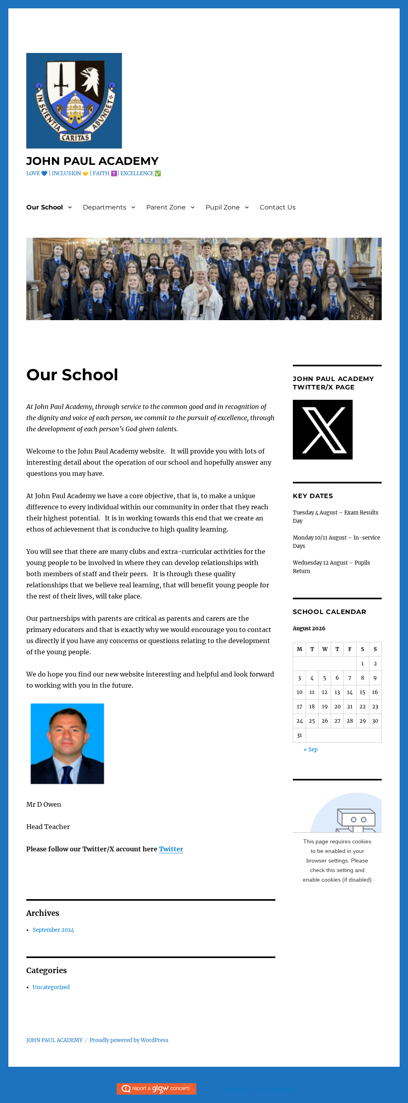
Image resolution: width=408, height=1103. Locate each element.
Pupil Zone (223, 207)
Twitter (171, 849)
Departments (104, 207)
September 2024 (53, 930)
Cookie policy (237, 1089)
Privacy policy (274, 1089)
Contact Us (278, 207)
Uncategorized (51, 987)
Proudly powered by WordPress (129, 1040)
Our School (44, 207)
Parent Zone (166, 207)
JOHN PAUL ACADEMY (92, 161)
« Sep (311, 749)
